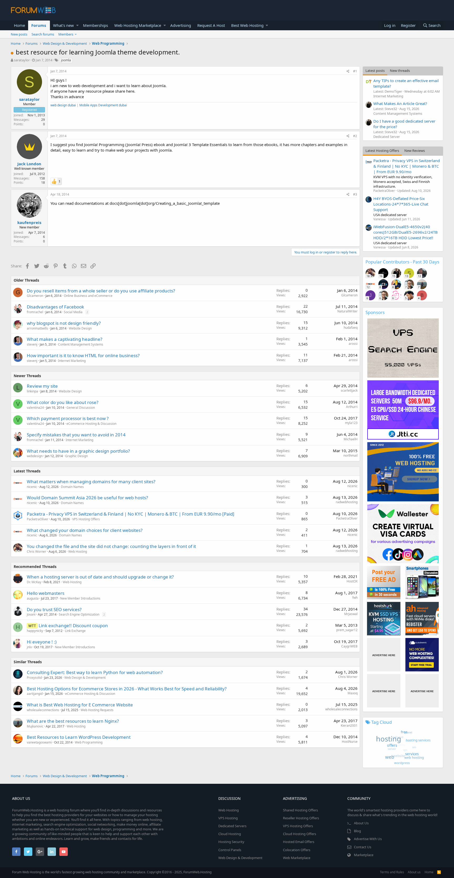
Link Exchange (75, 630)
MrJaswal (351, 614)
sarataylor (22, 60)
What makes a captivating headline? (64, 339)
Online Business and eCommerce (88, 295)
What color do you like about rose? (62, 402)
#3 (355, 194)
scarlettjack (349, 390)
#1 (355, 71)
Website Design (80, 328)
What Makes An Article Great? (400, 103)
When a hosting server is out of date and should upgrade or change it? (100, 577)
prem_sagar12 (347, 630)
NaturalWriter (347, 311)
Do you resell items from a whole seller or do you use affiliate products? (101, 291)
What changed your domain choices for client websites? (84, 530)
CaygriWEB (349, 646)
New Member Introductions (80, 598)
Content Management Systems (80, 344)
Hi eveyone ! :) (41, 642)
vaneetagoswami (39, 742)
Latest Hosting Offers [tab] (382, 150)
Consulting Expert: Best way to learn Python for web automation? (95, 672)
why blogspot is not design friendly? (64, 323)
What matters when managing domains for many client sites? (91, 481)
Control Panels (229, 849)
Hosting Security (231, 841)
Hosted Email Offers (298, 841)
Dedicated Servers (232, 826)
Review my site (42, 386)
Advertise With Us (368, 838)
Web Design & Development (85, 677)
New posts (19, 34)
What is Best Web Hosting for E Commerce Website (80, 705)
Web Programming (88, 742)
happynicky (35, 630)
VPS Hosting (228, 818)
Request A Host (211, 25)
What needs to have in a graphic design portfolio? (78, 451)
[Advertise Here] (383, 654)
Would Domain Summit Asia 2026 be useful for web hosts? (87, 498)
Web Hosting (77, 551)
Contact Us (362, 847)
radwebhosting (347, 502)
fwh (355, 597)
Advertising (180, 25)
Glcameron (35, 295)
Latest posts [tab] (375, 70)
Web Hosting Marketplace (137, 25)
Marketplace (363, 854)
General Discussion (80, 407)
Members (65, 34)
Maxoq (353, 693)
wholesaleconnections (43, 710)
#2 (355, 136)
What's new (63, 25)
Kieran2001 (349, 725)
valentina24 (35, 407)
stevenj (32, 344)
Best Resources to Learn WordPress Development (79, 737)
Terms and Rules (392, 872)
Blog (357, 831)
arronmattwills (37, 328)
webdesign (35, 456)
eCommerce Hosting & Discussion (91, 423)
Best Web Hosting (247, 25)
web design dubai (63, 105)
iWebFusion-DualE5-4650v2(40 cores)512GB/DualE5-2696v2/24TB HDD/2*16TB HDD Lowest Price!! (405, 232)
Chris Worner (36, 551)
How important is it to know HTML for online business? (83, 355)
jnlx (29, 647)
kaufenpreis (29, 222)
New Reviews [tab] (414, 150)
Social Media (73, 312)
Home (19, 25)
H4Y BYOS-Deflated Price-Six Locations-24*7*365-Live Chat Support (400, 204)
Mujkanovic (35, 726)
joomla (66, 60)
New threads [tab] (400, 70)
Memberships (95, 25)
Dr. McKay (34, 582)
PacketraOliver (37, 519)
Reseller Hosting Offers (301, 818)
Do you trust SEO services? (54, 609)
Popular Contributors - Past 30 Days (402, 262)
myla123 (351, 423)
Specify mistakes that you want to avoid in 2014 (76, 435)
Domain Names (72, 487)
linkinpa (32, 391)
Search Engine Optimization (79, 614)
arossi (353, 343)
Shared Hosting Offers (300, 810)
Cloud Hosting (229, 833)
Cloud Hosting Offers (299, 833)
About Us (361, 823)
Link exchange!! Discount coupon (73, 625)
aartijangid (35, 693)
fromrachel (35, 312)
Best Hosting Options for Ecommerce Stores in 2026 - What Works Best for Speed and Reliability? (126, 689)
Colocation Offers (296, 849)
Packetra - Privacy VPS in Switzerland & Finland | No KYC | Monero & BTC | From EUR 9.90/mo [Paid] (130, 514)
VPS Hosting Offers (86, 519)
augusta (33, 598)
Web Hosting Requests (97, 710)
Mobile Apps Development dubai (103, 105)
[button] (77, 25)
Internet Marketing (72, 360)
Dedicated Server (386, 136)
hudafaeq (351, 327)
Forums (38, 25)
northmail (350, 455)
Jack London (29, 163)
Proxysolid (34, 677)
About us (414, 872)
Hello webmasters (45, 593)
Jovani (31, 614)
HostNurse (350, 741)
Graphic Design (76, 456)
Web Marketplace (296, 857)
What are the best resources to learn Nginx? (73, 721)
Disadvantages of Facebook (55, 307)
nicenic (32, 487)
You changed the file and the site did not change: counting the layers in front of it (111, 546)
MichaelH (351, 439)
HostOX (352, 581)
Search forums (43, 34)
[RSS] (439, 872)
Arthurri (352, 407)
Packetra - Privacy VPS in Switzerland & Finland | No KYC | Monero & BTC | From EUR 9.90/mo (406, 166)
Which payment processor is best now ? (68, 418)
